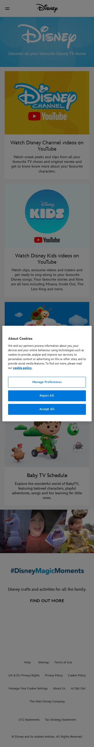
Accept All (47, 409)
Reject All (47, 396)
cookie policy (22, 368)
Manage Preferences (47, 382)
